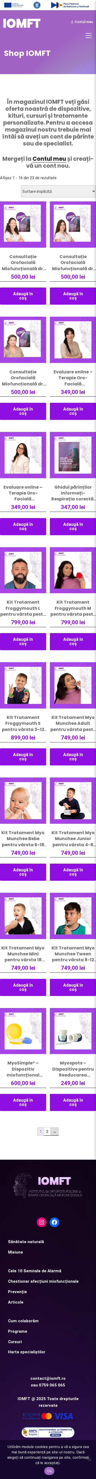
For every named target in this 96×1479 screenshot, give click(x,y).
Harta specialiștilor (26, 1352)
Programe (17, 1331)
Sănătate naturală (26, 1241)
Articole (15, 1302)
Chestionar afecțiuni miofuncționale (43, 1281)
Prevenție (17, 1291)
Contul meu (83, 22)
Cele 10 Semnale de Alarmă (34, 1271)
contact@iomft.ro (48, 1378)
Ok (49, 1471)
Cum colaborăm (23, 1321)
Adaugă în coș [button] (23, 296)
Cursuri (15, 1341)
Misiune (15, 1252)
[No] (89, 1459)
